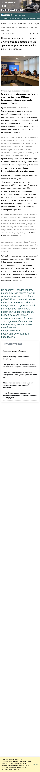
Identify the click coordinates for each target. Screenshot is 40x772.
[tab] (7, 18)
